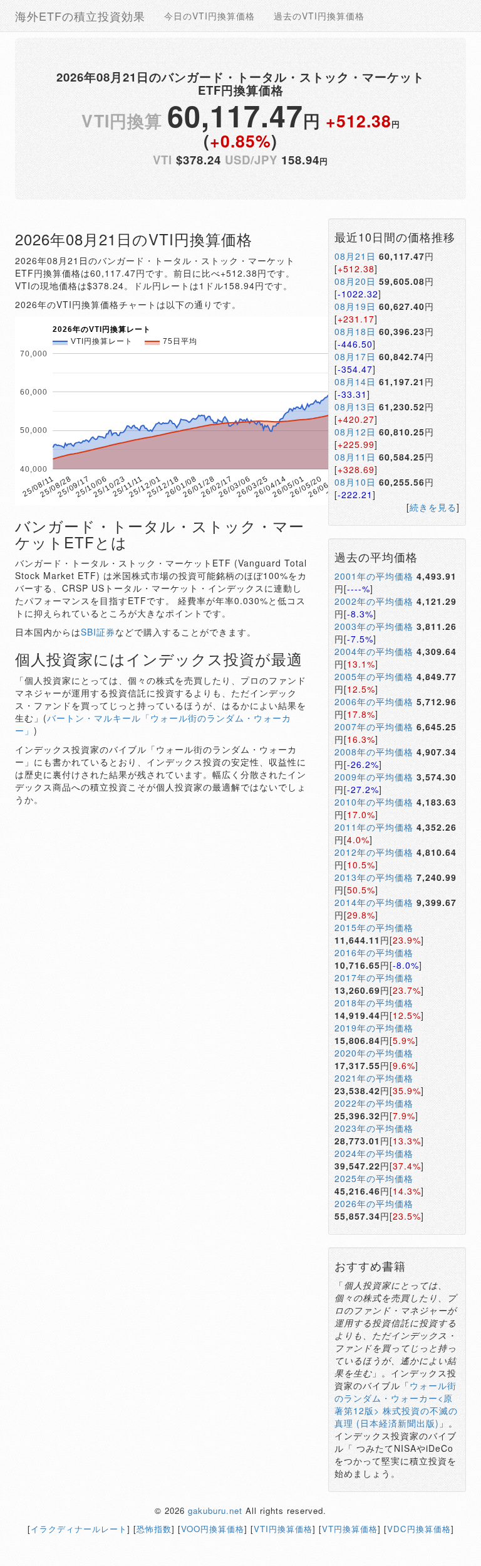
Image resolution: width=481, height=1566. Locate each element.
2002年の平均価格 (373, 601)
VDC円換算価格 (419, 1529)
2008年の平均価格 (373, 751)
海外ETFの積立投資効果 (80, 16)
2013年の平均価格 (373, 877)
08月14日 (355, 381)
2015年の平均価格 (373, 927)
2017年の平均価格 (373, 977)
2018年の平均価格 (373, 1002)
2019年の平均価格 (373, 1027)
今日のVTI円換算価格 (209, 15)
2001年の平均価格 (373, 576)
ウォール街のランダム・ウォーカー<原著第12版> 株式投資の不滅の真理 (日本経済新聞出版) (396, 1404)
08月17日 (355, 356)
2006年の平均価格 (373, 701)
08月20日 (355, 281)
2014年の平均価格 (373, 902)
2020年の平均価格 (373, 1053)
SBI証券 (98, 632)
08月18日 (355, 331)
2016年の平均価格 (373, 952)
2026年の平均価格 (373, 1203)
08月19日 (355, 306)
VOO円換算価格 (212, 1529)
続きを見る (433, 507)
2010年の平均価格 (373, 802)
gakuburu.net (215, 1510)
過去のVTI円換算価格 (319, 15)
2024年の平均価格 (373, 1153)
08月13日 (355, 406)
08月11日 (355, 456)
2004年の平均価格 (373, 651)
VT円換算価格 (350, 1529)
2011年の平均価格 (373, 827)
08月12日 (355, 431)
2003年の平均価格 (373, 626)
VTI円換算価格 (283, 1529)
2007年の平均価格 (373, 726)
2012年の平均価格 (373, 852)
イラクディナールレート (79, 1529)
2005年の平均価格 (373, 676)
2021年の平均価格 (373, 1078)
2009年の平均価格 (373, 776)
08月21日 (355, 256)
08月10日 (355, 482)
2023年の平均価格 (373, 1128)
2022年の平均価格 (373, 1103)
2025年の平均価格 (373, 1178)
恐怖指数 (154, 1529)
